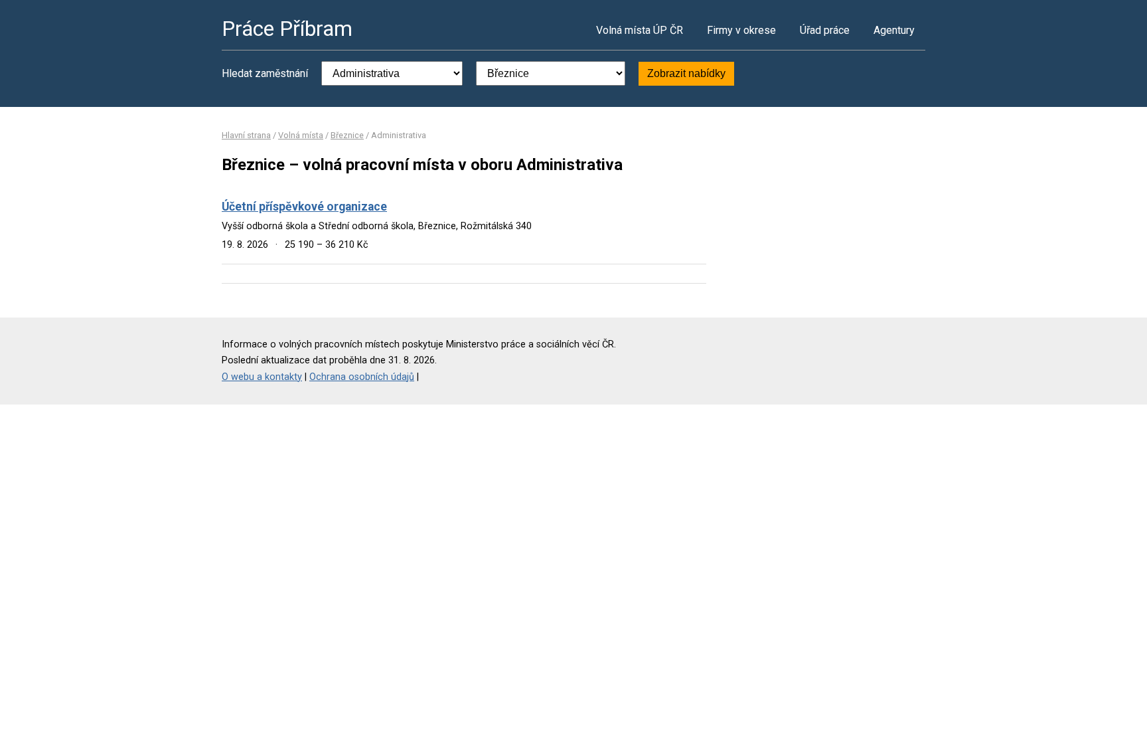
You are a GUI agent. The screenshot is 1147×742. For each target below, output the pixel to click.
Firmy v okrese (741, 30)
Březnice (347, 135)
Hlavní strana (246, 135)
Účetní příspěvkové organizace (304, 206)
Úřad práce (825, 30)
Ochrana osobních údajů (361, 377)
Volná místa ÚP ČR (639, 30)
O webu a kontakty (262, 377)
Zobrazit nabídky (686, 73)
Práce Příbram (287, 28)
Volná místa (300, 135)
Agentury (894, 30)
